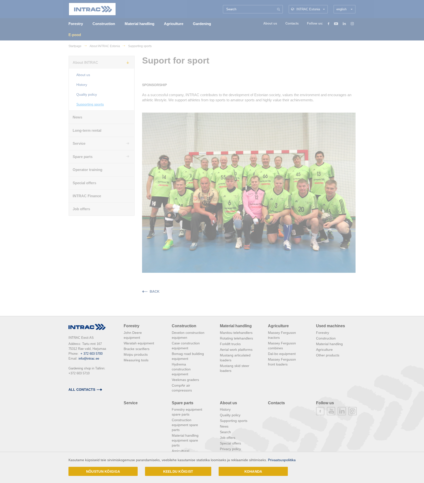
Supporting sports (233, 421)
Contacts (276, 403)
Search (225, 432)
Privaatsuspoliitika (282, 460)
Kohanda (253, 471)
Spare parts (182, 403)
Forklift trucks (230, 344)
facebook (320, 411)
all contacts (81, 390)
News (224, 426)
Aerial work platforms (236, 350)
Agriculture (278, 326)
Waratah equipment (139, 343)
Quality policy (230, 415)
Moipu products (136, 354)
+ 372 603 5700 (91, 353)
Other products (327, 355)
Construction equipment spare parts (185, 425)
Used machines (330, 326)
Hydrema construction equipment (181, 369)
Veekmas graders (185, 380)
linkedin (342, 411)
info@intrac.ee (89, 358)
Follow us (325, 403)
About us (228, 403)
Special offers (230, 443)
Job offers (227, 438)
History (225, 409)
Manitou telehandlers (236, 333)
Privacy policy (230, 449)
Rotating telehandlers (236, 338)
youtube (331, 411)
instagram (352, 411)
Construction (184, 326)
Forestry (131, 326)
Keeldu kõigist (178, 471)
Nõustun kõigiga (103, 471)
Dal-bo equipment (282, 354)
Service (131, 403)
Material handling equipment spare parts (185, 440)
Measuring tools (136, 360)
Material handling (236, 326)
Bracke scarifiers (136, 349)
